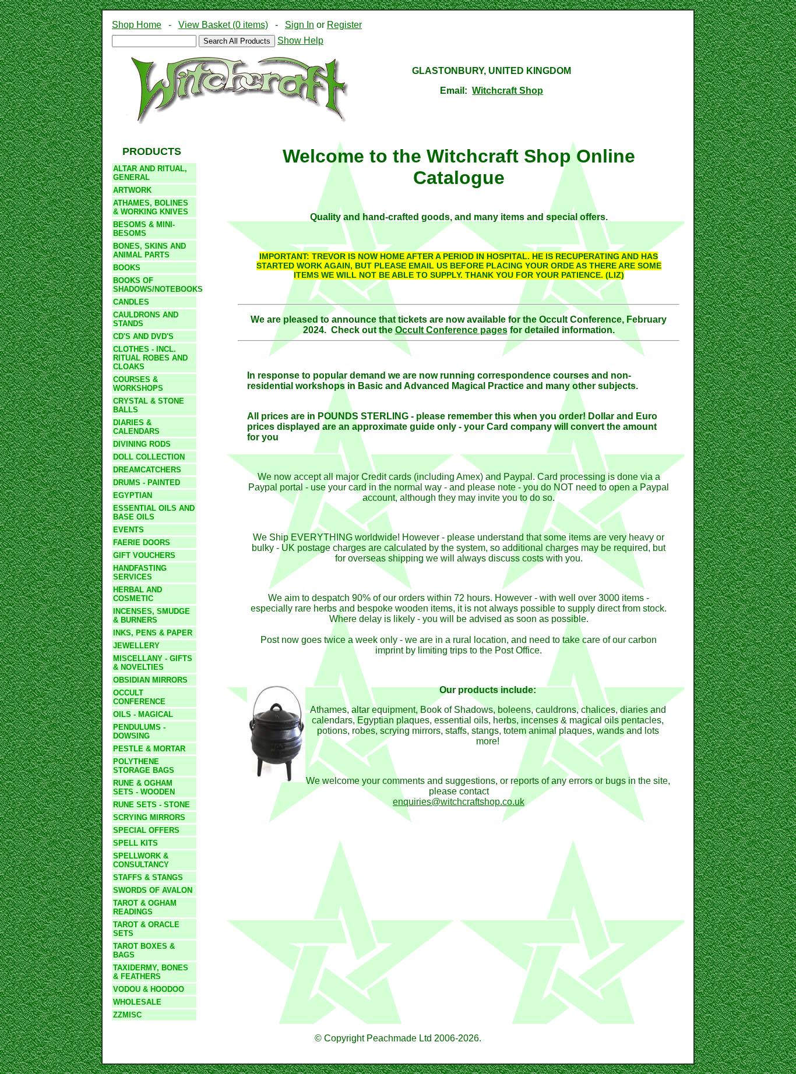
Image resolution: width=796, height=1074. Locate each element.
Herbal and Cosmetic (137, 594)
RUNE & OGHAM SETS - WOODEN (144, 787)
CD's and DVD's (143, 336)
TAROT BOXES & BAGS (144, 950)
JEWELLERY (136, 645)
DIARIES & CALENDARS (136, 427)
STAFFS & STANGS (148, 877)
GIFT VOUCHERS (144, 555)
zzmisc (127, 1015)
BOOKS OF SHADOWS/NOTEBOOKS (154, 285)
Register (344, 25)
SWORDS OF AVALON (152, 890)
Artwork (132, 190)
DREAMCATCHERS (147, 469)
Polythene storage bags (143, 766)
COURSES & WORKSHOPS (138, 384)
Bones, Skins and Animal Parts (149, 250)
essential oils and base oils (154, 512)
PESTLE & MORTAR (149, 748)
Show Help (300, 40)
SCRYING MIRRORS (149, 817)
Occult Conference (139, 697)
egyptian (132, 495)
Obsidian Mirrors (150, 680)
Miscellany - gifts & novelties (152, 663)
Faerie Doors (141, 542)
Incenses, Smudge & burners (151, 615)
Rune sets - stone (151, 804)
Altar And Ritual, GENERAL (150, 173)
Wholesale (137, 1002)
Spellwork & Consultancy (141, 860)
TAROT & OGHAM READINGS (145, 907)
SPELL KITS (135, 843)
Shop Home (136, 25)
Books (126, 267)
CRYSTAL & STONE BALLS (148, 405)
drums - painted (146, 482)
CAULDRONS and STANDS (145, 319)
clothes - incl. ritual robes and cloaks (150, 358)
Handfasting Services (140, 572)
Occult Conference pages (451, 330)
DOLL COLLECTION (149, 457)
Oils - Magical (143, 714)
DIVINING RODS (142, 444)
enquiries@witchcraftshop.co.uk (458, 802)
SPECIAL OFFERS (146, 830)
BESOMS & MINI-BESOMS (144, 229)
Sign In (299, 25)
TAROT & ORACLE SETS (146, 929)
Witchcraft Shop (507, 91)
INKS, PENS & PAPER (152, 632)
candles (131, 302)
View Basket (223, 25)
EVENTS (128, 529)
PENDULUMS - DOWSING (139, 731)
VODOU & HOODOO (148, 989)
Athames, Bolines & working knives (150, 207)
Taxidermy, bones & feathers (150, 972)
